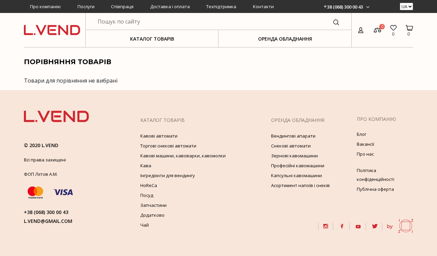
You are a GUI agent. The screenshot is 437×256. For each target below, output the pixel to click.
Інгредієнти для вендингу (167, 175)
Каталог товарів (152, 38)
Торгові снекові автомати (168, 146)
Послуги (86, 6)
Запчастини (153, 205)
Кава (145, 165)
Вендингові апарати (293, 136)
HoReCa (148, 185)
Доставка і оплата (170, 6)
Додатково (152, 215)
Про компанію (45, 6)
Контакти (263, 6)
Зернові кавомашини (294, 156)
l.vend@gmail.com (48, 221)
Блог (361, 134)
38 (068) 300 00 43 (345, 7)
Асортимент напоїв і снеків (300, 185)
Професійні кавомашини (297, 165)
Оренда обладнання (285, 38)
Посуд (146, 195)
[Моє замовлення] (409, 26)
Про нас (365, 154)
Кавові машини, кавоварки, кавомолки (183, 156)
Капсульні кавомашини (296, 175)
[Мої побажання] (393, 26)
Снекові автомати (291, 146)
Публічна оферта (375, 189)
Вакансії (365, 144)
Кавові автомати (159, 136)
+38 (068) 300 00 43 (46, 212)
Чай (144, 225)
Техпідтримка (221, 6)
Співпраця (122, 6)
